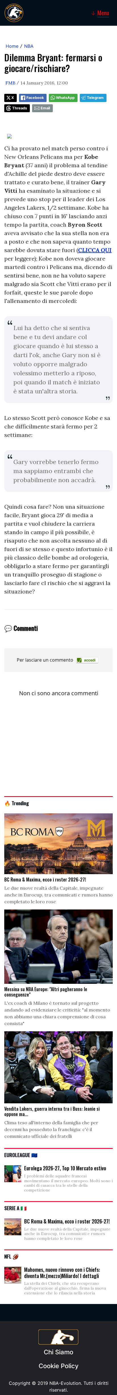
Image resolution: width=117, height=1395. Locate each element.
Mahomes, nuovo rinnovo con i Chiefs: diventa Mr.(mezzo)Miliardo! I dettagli (62, 1272)
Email (45, 108)
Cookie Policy (58, 1366)
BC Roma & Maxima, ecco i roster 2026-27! (67, 1221)
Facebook (35, 98)
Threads (19, 108)
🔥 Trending (16, 803)
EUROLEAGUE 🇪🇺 (20, 1154)
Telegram (95, 98)
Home (12, 46)
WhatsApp (65, 98)
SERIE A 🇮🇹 (15, 1208)
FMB (10, 83)
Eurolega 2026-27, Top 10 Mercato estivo (65, 1168)
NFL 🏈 (11, 1256)
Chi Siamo (58, 1352)
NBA (29, 46)
